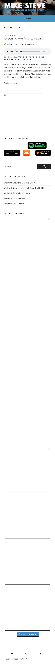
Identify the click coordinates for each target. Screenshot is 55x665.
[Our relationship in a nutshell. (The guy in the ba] (27, 562)
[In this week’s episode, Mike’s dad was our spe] (27, 608)
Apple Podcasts (25, 57)
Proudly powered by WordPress (17, 659)
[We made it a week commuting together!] (27, 378)
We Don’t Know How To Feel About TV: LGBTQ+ (25, 188)
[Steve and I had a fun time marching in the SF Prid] (27, 516)
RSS (29, 59)
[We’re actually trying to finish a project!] (27, 332)
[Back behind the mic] (27, 286)
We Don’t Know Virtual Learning (18, 193)
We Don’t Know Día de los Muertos (24, 38)
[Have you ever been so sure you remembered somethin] (27, 240)
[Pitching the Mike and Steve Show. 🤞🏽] (27, 424)
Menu (28, 18)
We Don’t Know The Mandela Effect (19, 183)
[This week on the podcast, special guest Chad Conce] (27, 470)
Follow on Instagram (29, 634)
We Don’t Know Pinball (14, 204)
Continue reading (11, 83)
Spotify (20, 59)
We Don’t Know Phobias (14, 198)
